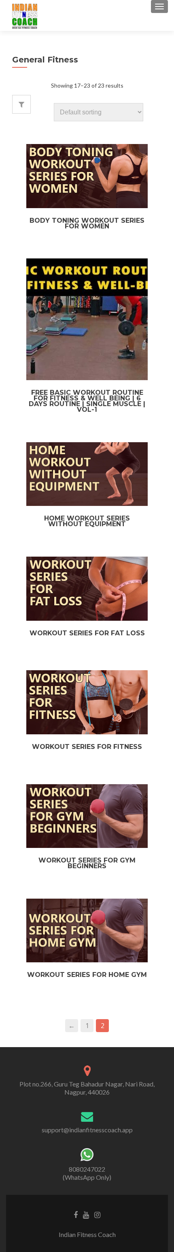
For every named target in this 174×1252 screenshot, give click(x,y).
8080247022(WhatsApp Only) (87, 1173)
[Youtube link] (86, 1214)
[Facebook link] (76, 1214)
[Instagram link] (97, 1214)
